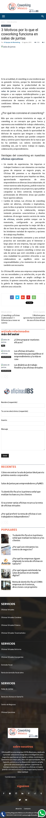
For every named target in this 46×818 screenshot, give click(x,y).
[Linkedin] (22, 793)
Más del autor (10, 334)
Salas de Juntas (12, 22)
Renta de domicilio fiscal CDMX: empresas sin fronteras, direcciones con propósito (27, 584)
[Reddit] (35, 793)
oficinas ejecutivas (12, 158)
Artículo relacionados (15, 331)
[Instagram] (16, 793)
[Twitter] (20, 800)
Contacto (27, 809)
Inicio (3, 22)
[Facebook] (3, 793)
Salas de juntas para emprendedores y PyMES (22, 483)
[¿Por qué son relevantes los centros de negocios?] (6, 550)
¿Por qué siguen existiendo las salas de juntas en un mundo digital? (26, 573)
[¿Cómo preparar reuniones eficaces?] (7, 342)
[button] (42, 16)
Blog (3, 345)
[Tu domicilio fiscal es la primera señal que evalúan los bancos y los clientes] (6, 538)
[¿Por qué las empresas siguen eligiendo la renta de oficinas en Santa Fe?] (6, 562)
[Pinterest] (28, 793)
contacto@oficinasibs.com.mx (28, 777)
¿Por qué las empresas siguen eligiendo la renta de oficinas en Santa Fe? (27, 561)
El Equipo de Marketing (12, 42)
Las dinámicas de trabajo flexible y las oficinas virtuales (28, 366)
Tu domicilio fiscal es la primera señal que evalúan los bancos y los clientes (28, 538)
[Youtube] (26, 800)
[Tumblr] (41, 793)
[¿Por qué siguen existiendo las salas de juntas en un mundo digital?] (6, 573)
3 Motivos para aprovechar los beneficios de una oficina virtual (34, 317)
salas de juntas (8, 91)
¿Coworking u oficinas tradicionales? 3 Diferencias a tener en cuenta (10, 319)
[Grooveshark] (10, 793)
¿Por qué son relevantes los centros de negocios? (25, 548)
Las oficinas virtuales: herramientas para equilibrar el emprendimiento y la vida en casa (28, 355)
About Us (19, 809)
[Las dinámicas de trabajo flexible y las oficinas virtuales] (7, 368)
